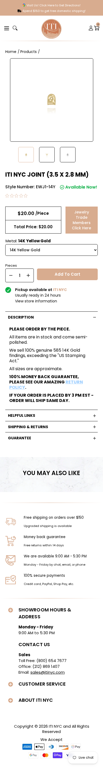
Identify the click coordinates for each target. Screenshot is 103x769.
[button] (6, 28)
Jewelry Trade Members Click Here (81, 220)
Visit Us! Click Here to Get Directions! (54, 5)
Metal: (28, 241)
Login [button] (91, 28)
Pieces (11, 265)
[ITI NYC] (51, 28)
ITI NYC (55, 726)
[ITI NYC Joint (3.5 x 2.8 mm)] (26, 155)
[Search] (15, 28)
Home (10, 51)
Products (28, 51)
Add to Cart (67, 274)
